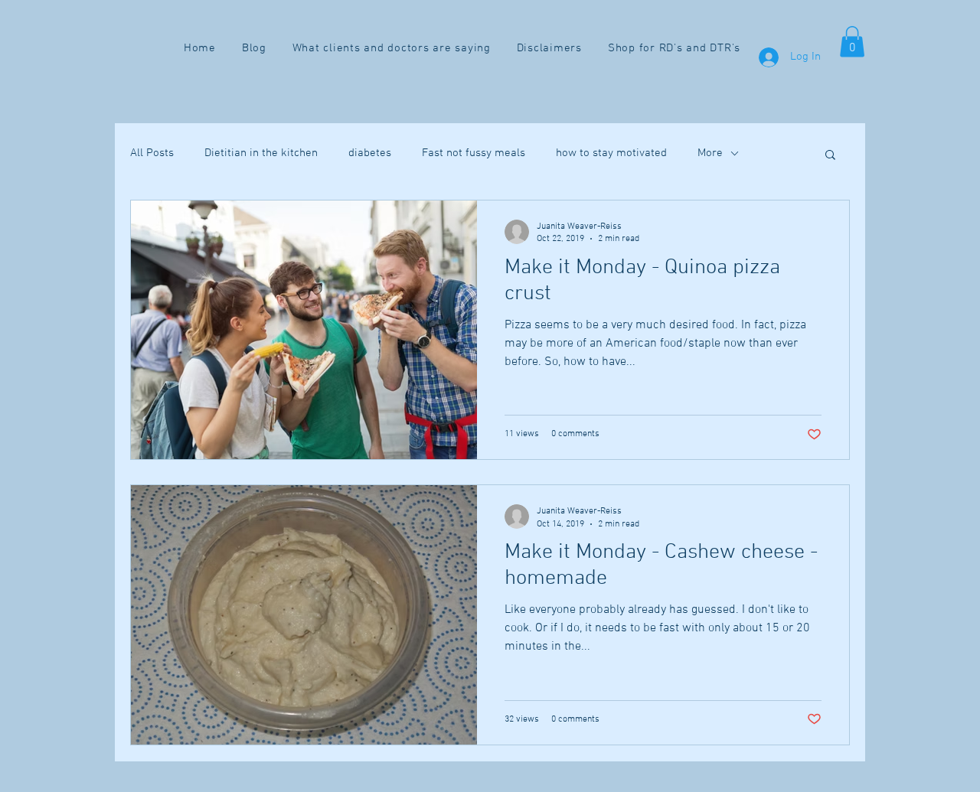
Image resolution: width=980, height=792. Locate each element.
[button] (852, 41)
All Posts (152, 153)
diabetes (369, 153)
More (710, 153)
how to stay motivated (611, 153)
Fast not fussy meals (473, 153)
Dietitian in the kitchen (261, 153)
